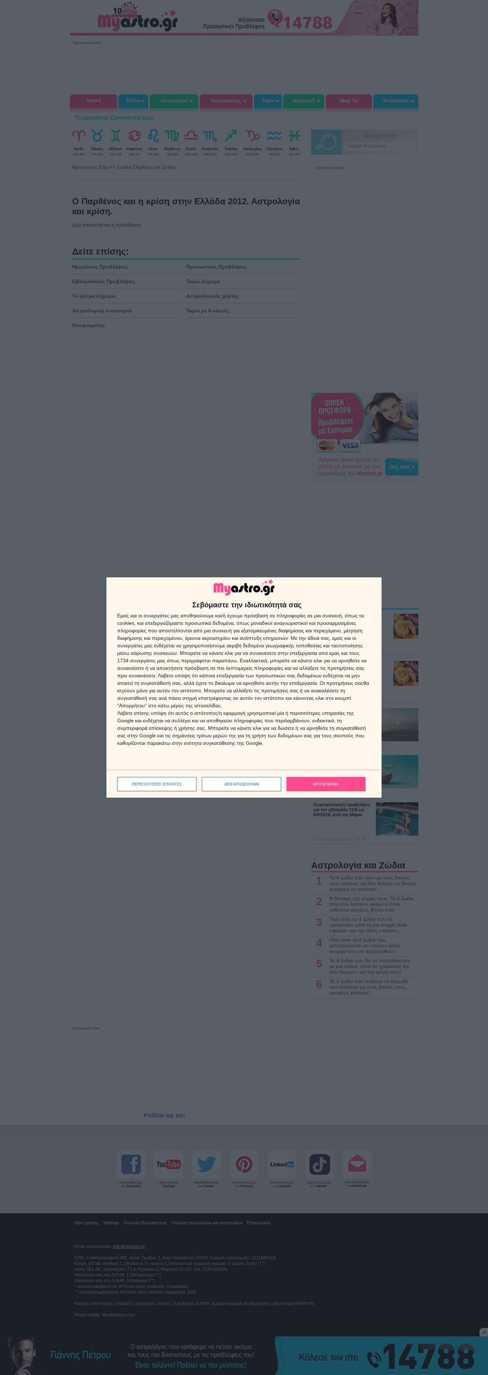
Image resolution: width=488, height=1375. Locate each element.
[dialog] (244, 687)
